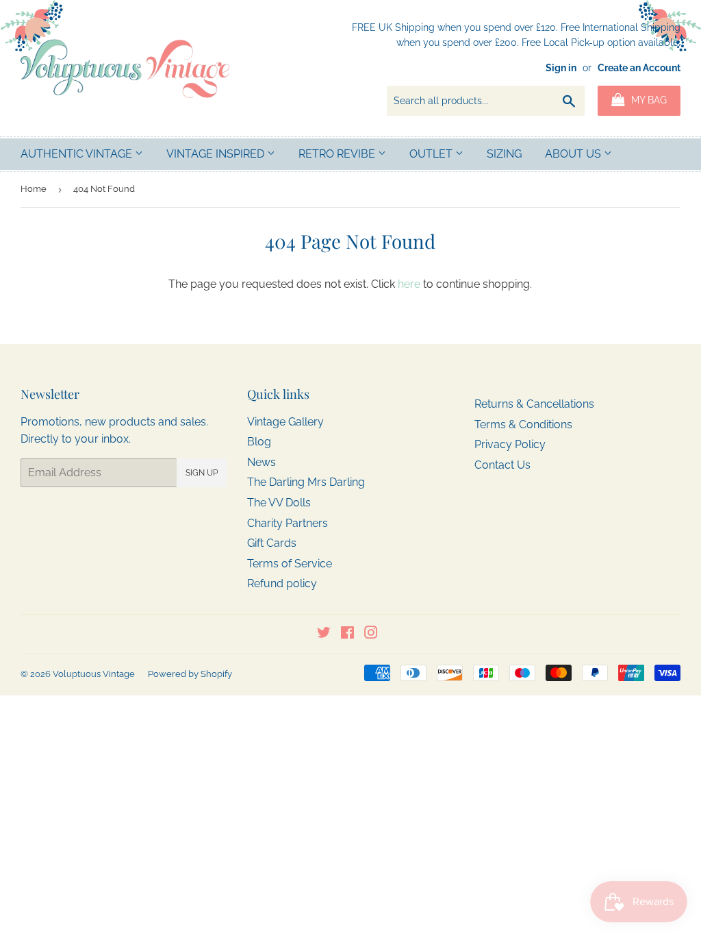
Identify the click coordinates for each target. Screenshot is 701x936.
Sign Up (202, 473)
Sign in (561, 67)
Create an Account (639, 67)
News (261, 462)
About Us (574, 153)
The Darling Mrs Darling (306, 482)
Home (34, 189)
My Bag (647, 100)
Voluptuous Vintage (94, 674)
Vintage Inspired (216, 153)
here (409, 284)
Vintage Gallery (285, 421)
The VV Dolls (279, 502)
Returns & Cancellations (534, 403)
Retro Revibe (338, 153)
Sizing (504, 153)
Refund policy (282, 583)
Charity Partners (287, 523)
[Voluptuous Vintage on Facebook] (347, 634)
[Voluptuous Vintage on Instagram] (371, 634)
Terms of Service (289, 563)
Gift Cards (271, 543)
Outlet (432, 153)
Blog (259, 441)
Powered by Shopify (190, 674)
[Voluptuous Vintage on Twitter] (324, 634)
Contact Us (502, 464)
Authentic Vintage (78, 153)
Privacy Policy (510, 444)
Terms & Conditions (523, 424)
